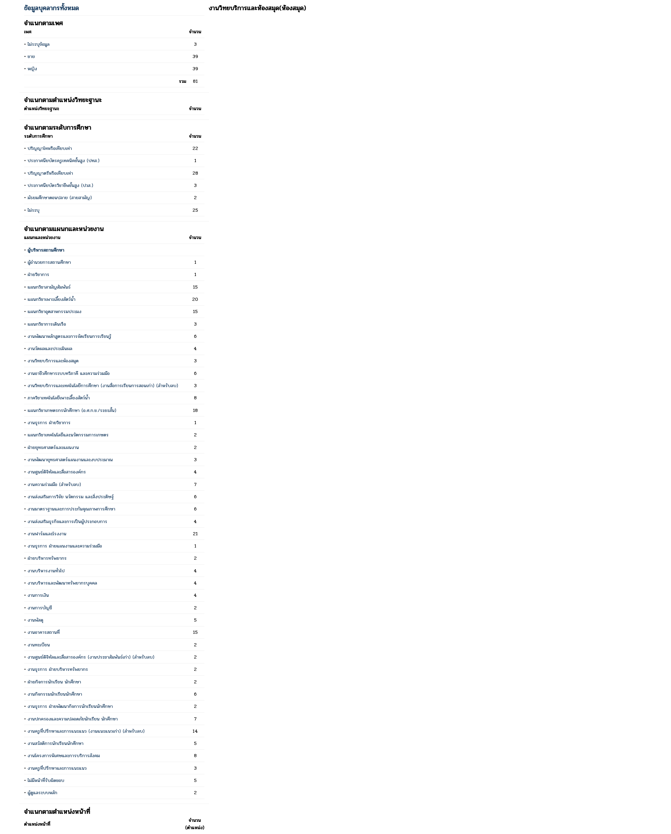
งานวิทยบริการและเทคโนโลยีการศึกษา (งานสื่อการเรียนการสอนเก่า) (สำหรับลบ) (103, 385)
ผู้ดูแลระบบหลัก (42, 792)
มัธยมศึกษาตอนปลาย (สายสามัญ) (60, 197)
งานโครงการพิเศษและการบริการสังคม (64, 755)
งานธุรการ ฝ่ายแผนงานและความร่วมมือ (65, 546)
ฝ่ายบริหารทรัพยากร (47, 558)
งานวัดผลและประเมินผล (50, 348)
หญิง (32, 68)
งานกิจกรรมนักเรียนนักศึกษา (55, 694)
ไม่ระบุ (33, 210)
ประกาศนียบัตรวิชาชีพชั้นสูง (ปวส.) (60, 185)
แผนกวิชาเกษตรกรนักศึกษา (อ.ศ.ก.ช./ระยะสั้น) (72, 410)
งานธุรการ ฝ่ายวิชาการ (49, 422)
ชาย (31, 56)
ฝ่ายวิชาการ (38, 274)
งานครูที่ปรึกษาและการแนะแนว (57, 768)
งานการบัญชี (40, 607)
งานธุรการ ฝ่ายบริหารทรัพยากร (58, 669)
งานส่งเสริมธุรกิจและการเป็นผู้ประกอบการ (67, 521)
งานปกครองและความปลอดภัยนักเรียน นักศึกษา (73, 719)
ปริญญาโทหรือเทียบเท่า (50, 148)
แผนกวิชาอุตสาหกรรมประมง (54, 311)
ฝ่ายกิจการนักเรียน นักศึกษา (54, 682)
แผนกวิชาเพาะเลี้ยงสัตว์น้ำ (51, 299)
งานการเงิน (38, 595)
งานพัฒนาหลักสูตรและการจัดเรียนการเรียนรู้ (69, 336)
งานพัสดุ (35, 620)
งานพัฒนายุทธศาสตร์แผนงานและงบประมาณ (70, 459)
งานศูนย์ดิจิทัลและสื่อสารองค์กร (57, 472)
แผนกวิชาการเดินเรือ (47, 324)
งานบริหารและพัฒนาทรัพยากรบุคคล (62, 583)
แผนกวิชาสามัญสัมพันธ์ (49, 287)
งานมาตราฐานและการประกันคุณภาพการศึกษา (71, 509)
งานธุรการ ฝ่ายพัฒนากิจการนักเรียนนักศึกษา (70, 706)
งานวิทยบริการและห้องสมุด (53, 360)
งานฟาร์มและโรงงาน (47, 533)
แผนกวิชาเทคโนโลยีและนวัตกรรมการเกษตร (68, 434)
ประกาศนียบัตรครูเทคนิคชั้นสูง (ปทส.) (64, 160)
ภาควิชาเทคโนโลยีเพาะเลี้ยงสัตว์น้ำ (59, 397)
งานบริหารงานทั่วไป (46, 570)
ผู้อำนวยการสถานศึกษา (49, 262)
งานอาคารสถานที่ (44, 632)
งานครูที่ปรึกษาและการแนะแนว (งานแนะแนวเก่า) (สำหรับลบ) (86, 731)
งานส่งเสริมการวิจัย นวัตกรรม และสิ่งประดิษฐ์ (71, 496)
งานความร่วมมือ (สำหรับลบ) (54, 484)
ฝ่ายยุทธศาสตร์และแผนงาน (53, 447)
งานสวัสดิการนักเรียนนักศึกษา (56, 743)
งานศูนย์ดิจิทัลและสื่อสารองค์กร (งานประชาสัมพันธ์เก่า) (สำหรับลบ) (91, 657)
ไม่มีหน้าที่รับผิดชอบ (46, 780)
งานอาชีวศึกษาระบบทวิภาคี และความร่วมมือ (69, 373)
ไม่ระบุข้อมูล (39, 44)
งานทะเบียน (39, 644)
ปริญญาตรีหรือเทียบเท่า (50, 173)
